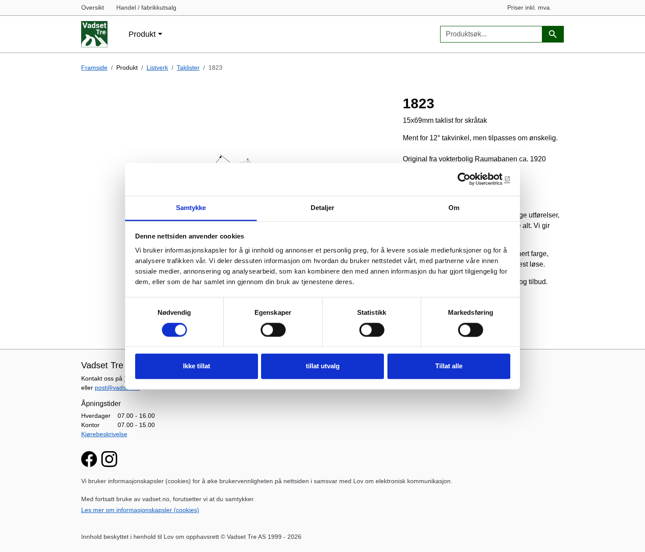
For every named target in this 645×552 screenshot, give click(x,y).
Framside (94, 67)
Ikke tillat (196, 366)
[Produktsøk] (553, 34)
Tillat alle (448, 366)
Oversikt (92, 7)
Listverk (157, 67)
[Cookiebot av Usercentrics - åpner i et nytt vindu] (472, 178)
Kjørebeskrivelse (104, 434)
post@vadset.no (117, 387)
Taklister (188, 67)
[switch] (273, 330)
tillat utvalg (323, 366)
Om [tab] (453, 207)
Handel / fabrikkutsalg (146, 7)
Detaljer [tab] (323, 207)
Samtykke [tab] (191, 207)
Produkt (142, 34)
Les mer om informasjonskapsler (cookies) (140, 509)
